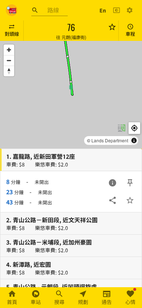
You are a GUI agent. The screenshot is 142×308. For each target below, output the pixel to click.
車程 (130, 33)
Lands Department (109, 140)
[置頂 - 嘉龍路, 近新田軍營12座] (130, 183)
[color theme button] (116, 10)
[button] (71, 89)
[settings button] (129, 10)
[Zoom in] (9, 50)
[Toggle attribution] (134, 140)
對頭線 (12, 33)
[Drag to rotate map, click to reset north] (9, 71)
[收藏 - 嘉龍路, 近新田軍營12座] (130, 200)
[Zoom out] (9, 60)
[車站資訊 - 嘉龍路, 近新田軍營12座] (112, 183)
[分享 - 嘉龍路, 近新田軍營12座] (112, 200)
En (102, 10)
